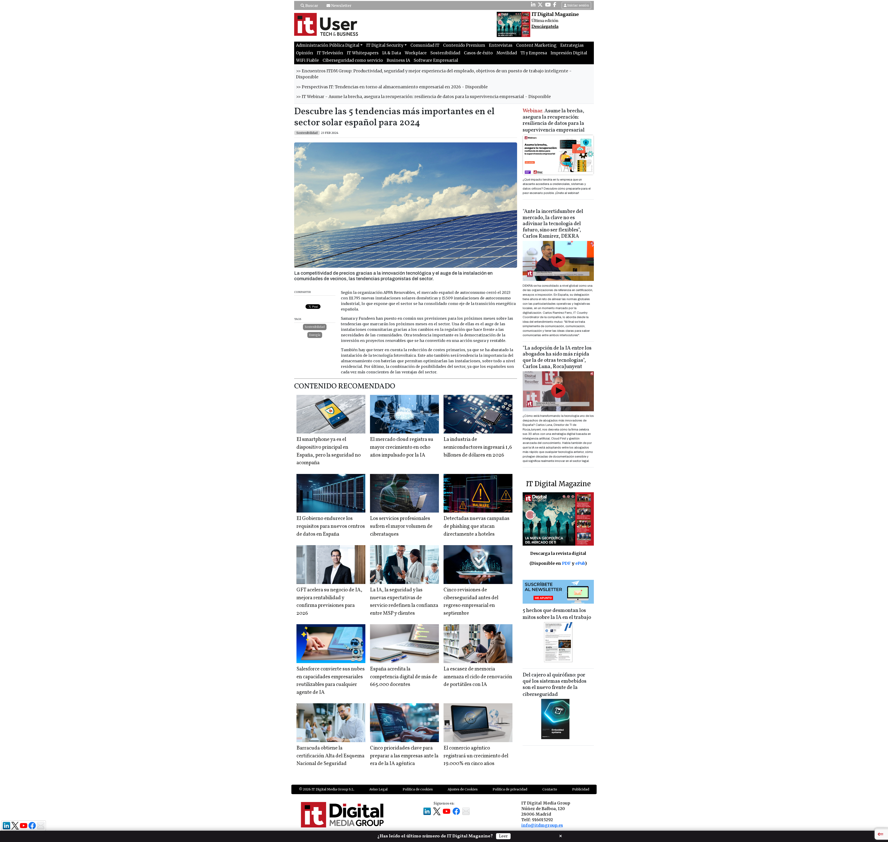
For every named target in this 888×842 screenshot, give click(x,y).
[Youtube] (548, 4)
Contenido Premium (464, 45)
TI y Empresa (534, 52)
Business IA (398, 60)
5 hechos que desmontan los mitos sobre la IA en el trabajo (557, 614)
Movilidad (506, 52)
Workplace (416, 52)
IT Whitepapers (363, 52)
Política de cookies (418, 789)
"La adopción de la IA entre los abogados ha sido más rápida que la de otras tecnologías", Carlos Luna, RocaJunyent (557, 358)
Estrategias (572, 45)
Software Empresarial (436, 60)
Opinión (304, 52)
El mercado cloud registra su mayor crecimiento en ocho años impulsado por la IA (401, 447)
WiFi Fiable (307, 60)
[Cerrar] (560, 835)
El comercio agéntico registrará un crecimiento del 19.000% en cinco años (476, 756)
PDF (566, 563)
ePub (580, 563)
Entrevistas (500, 45)
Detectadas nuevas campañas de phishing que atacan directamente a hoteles (476, 526)
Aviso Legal (378, 789)
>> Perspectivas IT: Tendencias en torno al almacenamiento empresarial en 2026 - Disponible (392, 86)
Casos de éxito (478, 52)
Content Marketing (536, 45)
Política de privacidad (510, 789)
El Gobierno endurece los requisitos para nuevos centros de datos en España (330, 526)
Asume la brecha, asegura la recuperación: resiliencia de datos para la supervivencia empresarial (554, 121)
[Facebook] (554, 4)
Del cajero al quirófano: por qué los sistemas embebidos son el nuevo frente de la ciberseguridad (554, 685)
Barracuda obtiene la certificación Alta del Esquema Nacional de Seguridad (330, 756)
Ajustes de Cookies (463, 789)
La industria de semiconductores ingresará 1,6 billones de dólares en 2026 (478, 447)
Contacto (549, 789)
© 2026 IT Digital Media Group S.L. (326, 789)
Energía (314, 335)
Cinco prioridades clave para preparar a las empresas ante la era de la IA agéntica (404, 756)
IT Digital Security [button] (384, 45)
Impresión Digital (569, 52)
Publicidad (580, 789)
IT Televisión (330, 52)
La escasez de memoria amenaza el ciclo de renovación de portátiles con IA (478, 677)
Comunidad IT (424, 45)
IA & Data (391, 52)
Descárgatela (544, 26)
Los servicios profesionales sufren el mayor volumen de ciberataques (401, 526)
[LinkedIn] (533, 4)
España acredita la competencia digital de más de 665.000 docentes (403, 677)
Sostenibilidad (445, 52)
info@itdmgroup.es (542, 825)
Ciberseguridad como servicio (353, 60)
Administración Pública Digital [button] (327, 45)
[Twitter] (540, 4)
